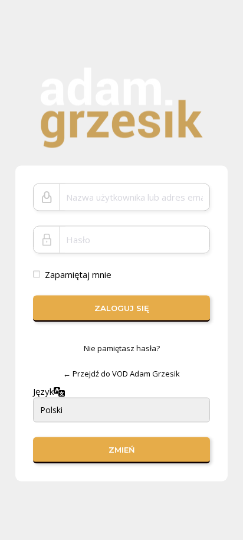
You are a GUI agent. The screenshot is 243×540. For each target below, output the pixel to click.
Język (43, 391)
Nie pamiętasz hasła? (122, 347)
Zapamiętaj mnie (78, 274)
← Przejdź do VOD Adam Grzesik (121, 373)
